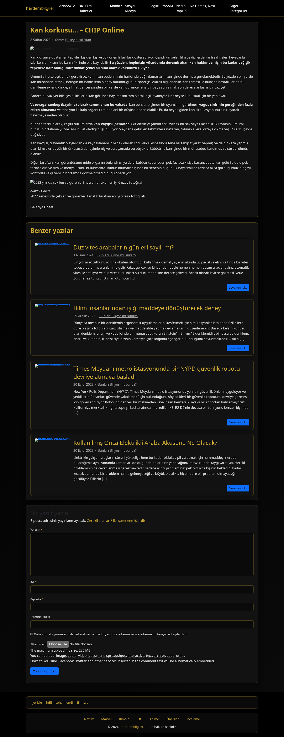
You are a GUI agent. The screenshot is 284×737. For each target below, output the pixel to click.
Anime (154, 719)
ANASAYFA (67, 6)
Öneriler (173, 719)
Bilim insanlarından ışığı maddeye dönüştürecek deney (147, 308)
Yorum (36, 529)
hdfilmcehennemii (59, 702)
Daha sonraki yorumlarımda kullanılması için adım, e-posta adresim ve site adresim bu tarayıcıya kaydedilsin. (111, 634)
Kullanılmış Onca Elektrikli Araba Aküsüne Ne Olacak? (145, 442)
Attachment (38, 644)
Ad (33, 582)
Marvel (106, 719)
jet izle (37, 702)
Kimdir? (116, 6)
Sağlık (154, 6)
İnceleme (193, 719)
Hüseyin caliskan (78, 39)
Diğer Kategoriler (238, 8)
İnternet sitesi (40, 617)
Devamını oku (237, 287)
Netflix (89, 719)
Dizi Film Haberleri (86, 8)
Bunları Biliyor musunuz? (117, 255)
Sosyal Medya (130, 8)
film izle (82, 702)
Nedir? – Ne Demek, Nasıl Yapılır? (196, 8)
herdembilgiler (40, 8)
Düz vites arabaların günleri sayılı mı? (123, 247)
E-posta (36, 599)
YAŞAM (167, 6)
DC (140, 719)
